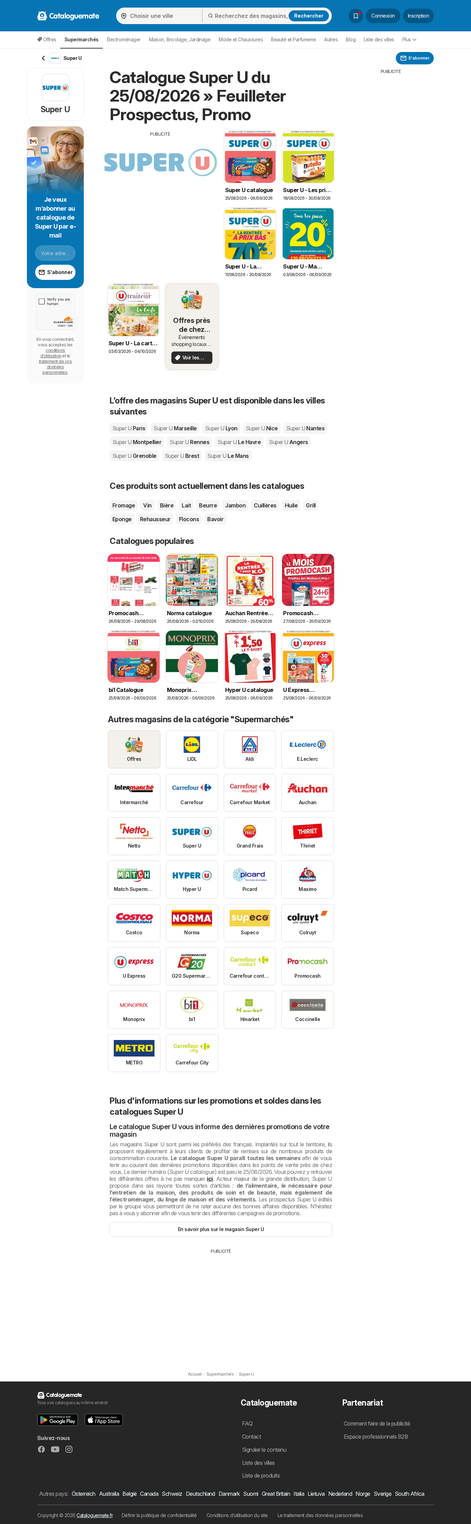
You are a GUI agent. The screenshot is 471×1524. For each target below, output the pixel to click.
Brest (182, 455)
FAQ (247, 1423)
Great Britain (276, 1493)
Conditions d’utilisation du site (237, 1515)
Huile (291, 505)
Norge (362, 1493)
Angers (288, 442)
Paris (128, 428)
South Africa (409, 1493)
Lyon (221, 428)
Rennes (189, 442)
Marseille (175, 428)
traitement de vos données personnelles (55, 367)
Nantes (305, 428)
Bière (166, 505)
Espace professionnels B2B (376, 1436)
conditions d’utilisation (52, 353)
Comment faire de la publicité (377, 1423)
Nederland (340, 1493)
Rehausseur (155, 519)
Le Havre (239, 442)
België (129, 1493)
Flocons (189, 519)
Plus (406, 39)
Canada (149, 1493)
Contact (251, 1436)
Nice (262, 428)
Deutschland (200, 1493)
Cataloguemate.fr (94, 1515)
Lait (186, 505)
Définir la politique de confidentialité (159, 1515)
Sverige (382, 1493)
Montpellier (136, 442)
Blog (350, 39)
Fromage (123, 505)
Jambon (235, 505)
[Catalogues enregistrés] (356, 16)
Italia (298, 1493)
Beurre (208, 505)
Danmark (229, 1493)
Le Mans (228, 455)
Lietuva (316, 1493)
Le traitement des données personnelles (320, 1515)
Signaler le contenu (264, 1449)
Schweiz (172, 1493)
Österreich (84, 1493)
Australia (109, 1493)
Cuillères (265, 505)
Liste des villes (379, 39)
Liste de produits (261, 1475)
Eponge (122, 519)
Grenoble (134, 455)
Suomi (250, 1493)
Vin (147, 505)
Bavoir (215, 519)
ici (209, 1178)
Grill (310, 505)
